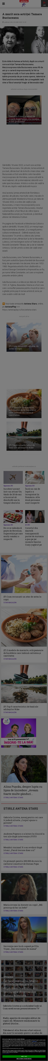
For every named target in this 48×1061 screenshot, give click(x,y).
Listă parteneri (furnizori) (5, 1053)
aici (34, 1044)
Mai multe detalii (34, 1041)
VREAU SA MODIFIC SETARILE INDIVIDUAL (24, 1058)
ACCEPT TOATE (24, 1056)
